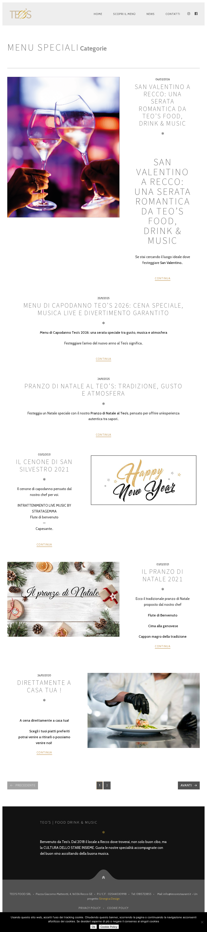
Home (98, 14)
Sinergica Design (109, 898)
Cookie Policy (118, 908)
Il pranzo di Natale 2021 (162, 575)
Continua (162, 278)
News (151, 14)
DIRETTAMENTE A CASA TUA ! (44, 686)
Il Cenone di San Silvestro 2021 (44, 465)
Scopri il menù (124, 14)
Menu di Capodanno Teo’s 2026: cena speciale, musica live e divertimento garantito (103, 309)
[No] (202, 922)
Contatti (173, 14)
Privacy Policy (90, 908)
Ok (93, 926)
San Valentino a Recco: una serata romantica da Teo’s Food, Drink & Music (163, 105)
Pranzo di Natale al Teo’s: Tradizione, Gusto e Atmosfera (103, 389)
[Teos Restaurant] (26, 14)
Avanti (186, 785)
